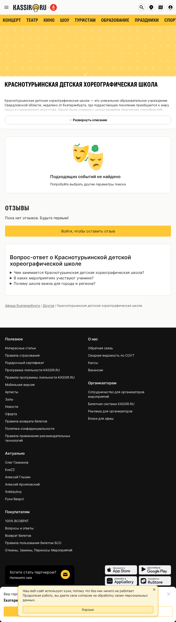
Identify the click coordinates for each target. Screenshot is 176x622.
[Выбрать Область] (161, 7)
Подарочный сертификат (24, 363)
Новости (11, 406)
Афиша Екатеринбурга (22, 305)
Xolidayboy (13, 492)
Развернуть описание (90, 120)
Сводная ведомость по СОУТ (111, 355)
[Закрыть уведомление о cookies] (154, 589)
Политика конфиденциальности (29, 428)
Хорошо (88, 609)
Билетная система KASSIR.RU (111, 404)
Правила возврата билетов (26, 421)
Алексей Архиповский (22, 484)
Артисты (11, 392)
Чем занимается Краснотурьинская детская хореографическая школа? (79, 272)
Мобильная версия (20, 385)
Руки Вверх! (14, 499)
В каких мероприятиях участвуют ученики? (54, 278)
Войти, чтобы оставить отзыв (88, 231)
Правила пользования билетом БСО (33, 543)
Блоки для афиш (100, 418)
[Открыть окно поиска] (141, 7)
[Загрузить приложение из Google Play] (155, 569)
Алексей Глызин (17, 477)
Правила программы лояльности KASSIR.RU (39, 377)
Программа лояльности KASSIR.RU (32, 370)
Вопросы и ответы (19, 528)
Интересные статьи (20, 348)
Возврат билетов (18, 535)
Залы (9, 399)
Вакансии (95, 370)
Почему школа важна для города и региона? (54, 283)
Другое (48, 305)
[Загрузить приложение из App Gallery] (121, 580)
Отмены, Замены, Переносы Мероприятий (38, 550)
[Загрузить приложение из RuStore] (155, 580)
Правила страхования (22, 355)
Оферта (11, 414)
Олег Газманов (16, 462)
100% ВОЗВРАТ (17, 521)
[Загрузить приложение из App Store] (121, 569)
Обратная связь (100, 348)
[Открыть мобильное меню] (6, 7)
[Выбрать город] (151, 7)
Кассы (93, 363)
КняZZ (10, 470)
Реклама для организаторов (110, 411)
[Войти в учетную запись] (170, 7)
